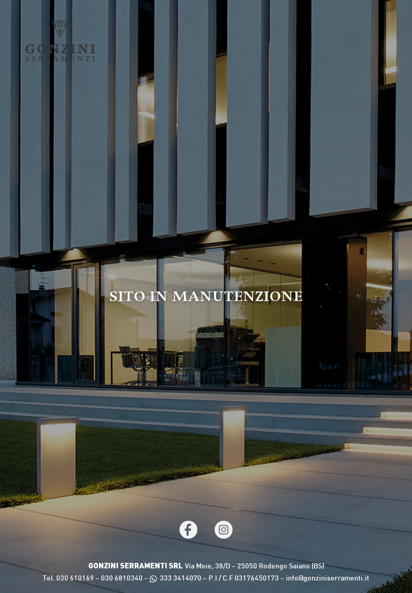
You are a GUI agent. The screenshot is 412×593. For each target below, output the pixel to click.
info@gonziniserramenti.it (327, 578)
